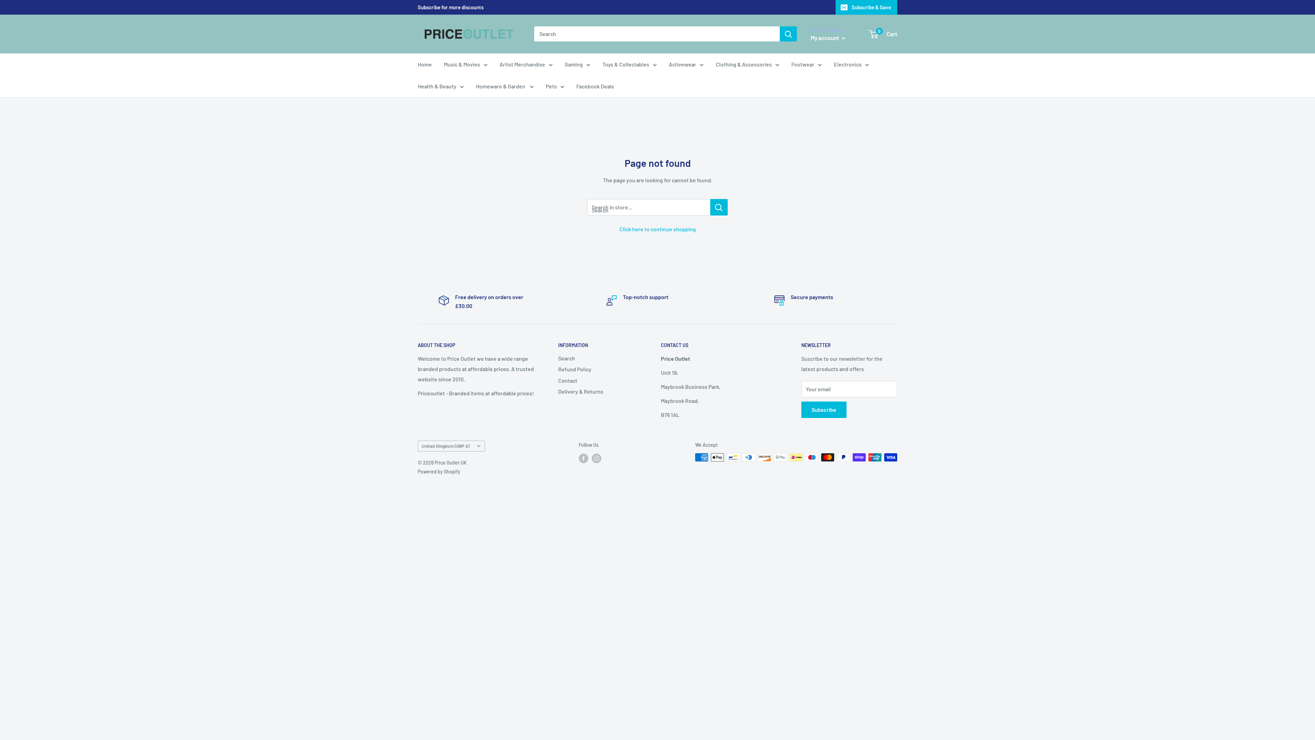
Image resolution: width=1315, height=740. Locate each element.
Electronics (848, 64)
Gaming (574, 64)
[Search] (788, 33)
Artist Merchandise (522, 64)
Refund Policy (574, 369)
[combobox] (657, 33)
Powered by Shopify (439, 471)
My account (825, 37)
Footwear (802, 64)
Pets (551, 86)
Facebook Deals (595, 86)
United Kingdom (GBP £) (445, 446)
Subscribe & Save (871, 7)
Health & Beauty (437, 86)
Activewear (682, 64)
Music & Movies (462, 64)
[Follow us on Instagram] (596, 458)
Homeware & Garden (501, 86)
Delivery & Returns (580, 391)
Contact (567, 380)
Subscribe (824, 409)
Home (425, 64)
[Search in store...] (719, 207)
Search (566, 358)
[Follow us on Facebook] (583, 458)
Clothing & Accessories (744, 64)
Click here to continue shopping (657, 229)
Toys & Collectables (625, 64)
